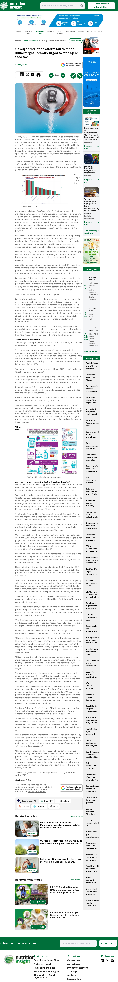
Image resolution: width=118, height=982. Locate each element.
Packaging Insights (44, 967)
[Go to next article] (80, 76)
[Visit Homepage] (12, 10)
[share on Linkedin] (22, 75)
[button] (46, 801)
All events (89, 351)
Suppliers (98, 31)
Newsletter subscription (101, 5)
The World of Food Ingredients (44, 976)
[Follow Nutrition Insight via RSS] (107, 962)
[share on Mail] (33, 74)
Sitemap (72, 971)
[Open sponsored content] (59, 26)
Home (18, 31)
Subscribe (106, 943)
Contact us (73, 960)
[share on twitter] (27, 75)
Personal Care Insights (47, 971)
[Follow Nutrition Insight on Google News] (112, 962)
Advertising (73, 964)
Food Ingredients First (46, 960)
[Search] (82, 6)
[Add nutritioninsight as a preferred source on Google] (71, 64)
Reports (50, 31)
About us (74, 956)
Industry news (28, 32)
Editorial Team (75, 979)
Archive (71, 975)
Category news (40, 32)
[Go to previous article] (73, 76)
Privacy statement (77, 967)
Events (89, 31)
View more (75, 816)
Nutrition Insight (43, 964)
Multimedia (70, 31)
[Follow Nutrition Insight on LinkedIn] (102, 962)
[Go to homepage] (19, 963)
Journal (81, 31)
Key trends (60, 32)
